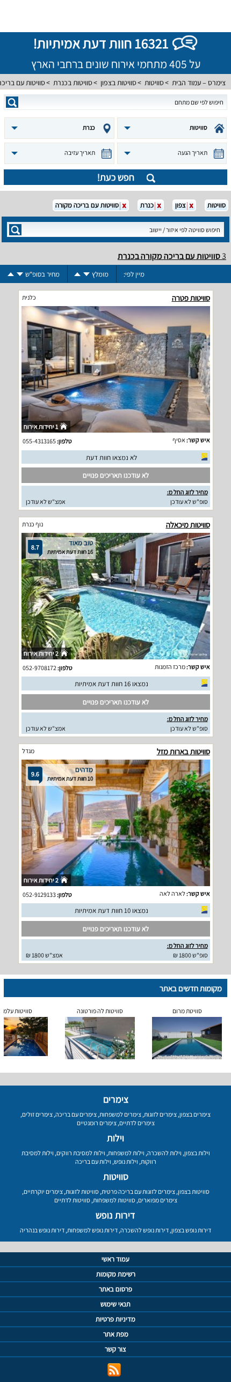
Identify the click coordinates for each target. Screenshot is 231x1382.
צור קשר (115, 1349)
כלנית (29, 297)
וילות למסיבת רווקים (80, 1153)
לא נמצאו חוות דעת (111, 457)
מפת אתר (115, 1334)
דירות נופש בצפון (191, 1230)
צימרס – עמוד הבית (199, 82)
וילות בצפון (197, 1153)
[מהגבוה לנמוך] (86, 274)
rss (114, 1370)
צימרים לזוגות (160, 1114)
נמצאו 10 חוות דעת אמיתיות (111, 910)
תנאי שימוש (115, 1304)
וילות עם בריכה (93, 1161)
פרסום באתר (115, 1289)
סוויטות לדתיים (72, 1200)
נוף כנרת (32, 524)
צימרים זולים (37, 1114)
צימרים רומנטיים (97, 1123)
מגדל (28, 751)
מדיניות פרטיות (115, 1319)
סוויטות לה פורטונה (100, 1011)
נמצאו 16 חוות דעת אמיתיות (111, 683)
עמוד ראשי (115, 1259)
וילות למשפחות (126, 1153)
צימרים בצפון (195, 1114)
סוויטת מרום (187, 1011)
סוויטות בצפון (118, 82)
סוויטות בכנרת (72, 82)
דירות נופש (115, 1215)
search (12, 102)
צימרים (115, 1099)
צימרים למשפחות (120, 1114)
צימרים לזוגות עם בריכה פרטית (138, 1191)
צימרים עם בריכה (76, 1114)
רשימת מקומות (115, 1274)
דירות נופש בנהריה (42, 1230)
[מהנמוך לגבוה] (77, 274)
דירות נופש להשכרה (144, 1230)
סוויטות (154, 82)
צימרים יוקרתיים (43, 1191)
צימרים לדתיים (137, 1123)
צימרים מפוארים (157, 1200)
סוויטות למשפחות (114, 1200)
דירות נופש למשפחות (92, 1230)
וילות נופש (126, 1161)
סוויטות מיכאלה (188, 524)
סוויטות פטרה (191, 298)
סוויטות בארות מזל (183, 751)
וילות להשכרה (164, 1153)
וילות (115, 1138)
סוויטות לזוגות (82, 1191)
